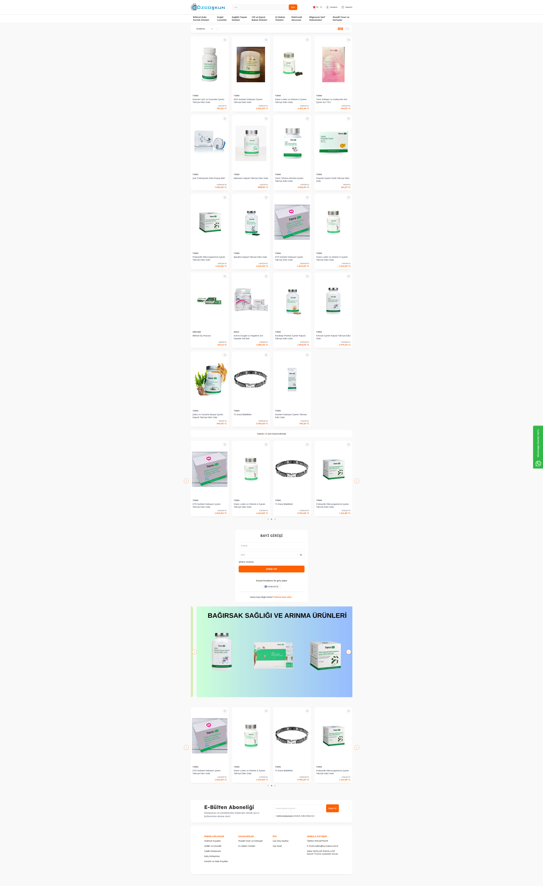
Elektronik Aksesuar (296, 18)
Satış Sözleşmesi (212, 856)
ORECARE (196, 332)
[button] (268, 519)
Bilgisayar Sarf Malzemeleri (317, 18)
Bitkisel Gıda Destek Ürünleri (201, 18)
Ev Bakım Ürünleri (280, 18)
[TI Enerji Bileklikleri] (251, 379)
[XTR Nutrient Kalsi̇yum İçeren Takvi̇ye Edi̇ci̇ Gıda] (292, 222)
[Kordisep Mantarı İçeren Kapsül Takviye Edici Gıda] (292, 301)
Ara (293, 7)
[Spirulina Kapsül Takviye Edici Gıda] (251, 222)
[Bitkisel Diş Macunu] (210, 301)
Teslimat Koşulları (212, 841)
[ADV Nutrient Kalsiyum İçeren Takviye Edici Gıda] (251, 64)
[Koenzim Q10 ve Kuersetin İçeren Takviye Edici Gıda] (210, 64)
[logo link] (208, 7)
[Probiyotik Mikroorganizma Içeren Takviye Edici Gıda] (210, 222)
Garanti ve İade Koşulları (216, 861)
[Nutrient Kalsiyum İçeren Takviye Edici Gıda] (292, 379)
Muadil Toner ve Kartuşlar (341, 18)
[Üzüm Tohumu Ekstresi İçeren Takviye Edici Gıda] (292, 143)
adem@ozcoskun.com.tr (326, 846)
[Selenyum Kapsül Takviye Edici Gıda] (251, 143)
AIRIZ (237, 332)
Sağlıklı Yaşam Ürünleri (239, 18)
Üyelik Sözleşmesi (212, 851)
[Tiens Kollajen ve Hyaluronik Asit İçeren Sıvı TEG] (333, 64)
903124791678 (321, 841)
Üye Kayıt (277, 846)
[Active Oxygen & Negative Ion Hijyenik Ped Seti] (251, 301)
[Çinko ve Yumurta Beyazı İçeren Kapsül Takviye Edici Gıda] (210, 379)
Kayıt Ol (332, 808)
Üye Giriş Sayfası (280, 841)
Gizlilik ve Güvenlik (212, 846)
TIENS (195, 96)
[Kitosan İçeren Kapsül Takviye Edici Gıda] (333, 301)
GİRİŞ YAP (271, 569)
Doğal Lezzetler (222, 18)
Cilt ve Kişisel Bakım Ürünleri (259, 18)
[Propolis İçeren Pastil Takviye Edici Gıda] (333, 143)
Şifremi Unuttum (246, 562)
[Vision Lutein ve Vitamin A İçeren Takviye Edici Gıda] (292, 64)
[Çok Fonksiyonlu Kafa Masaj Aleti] (210, 143)
